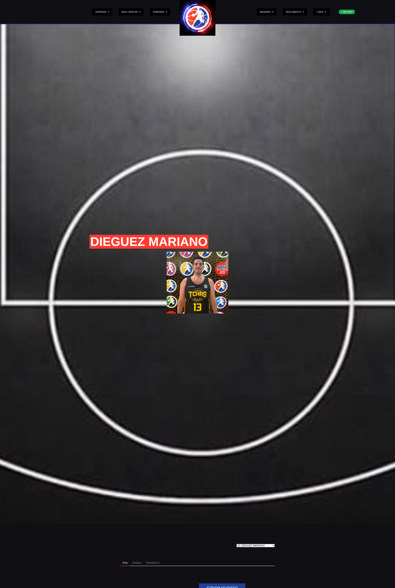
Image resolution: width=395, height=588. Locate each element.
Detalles (136, 562)
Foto (125, 562)
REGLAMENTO (293, 12)
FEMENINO (158, 12)
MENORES (265, 12)
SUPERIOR (100, 12)
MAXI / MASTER (130, 12)
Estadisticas (152, 562)
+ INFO (319, 12)
